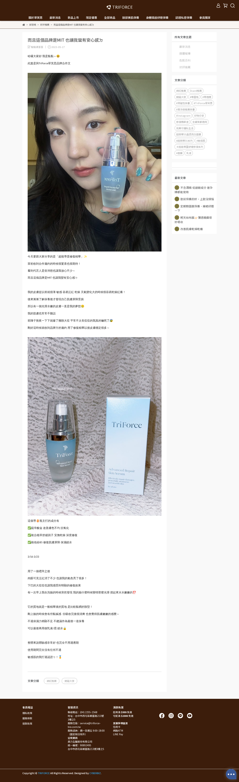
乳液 (188, 153)
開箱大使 (69, 681)
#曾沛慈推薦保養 (185, 109)
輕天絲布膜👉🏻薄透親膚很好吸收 (193, 219)
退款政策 (27, 723)
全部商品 (109, 17)
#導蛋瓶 (194, 97)
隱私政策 (27, 713)
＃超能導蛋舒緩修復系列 (189, 147)
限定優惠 (91, 17)
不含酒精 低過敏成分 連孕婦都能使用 (194, 189)
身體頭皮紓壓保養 (157, 17)
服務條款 (27, 718)
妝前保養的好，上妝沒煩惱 (195, 199)
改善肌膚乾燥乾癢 (189, 229)
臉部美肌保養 (130, 17)
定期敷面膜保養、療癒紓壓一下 (194, 208)
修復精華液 (182, 122)
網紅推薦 (52, 681)
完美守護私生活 (184, 128)
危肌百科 (185, 60)
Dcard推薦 (196, 90)
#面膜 (179, 153)
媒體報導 (185, 53)
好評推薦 (185, 67)
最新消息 (185, 46)
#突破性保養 (183, 103)
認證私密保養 (183, 17)
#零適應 (206, 97)
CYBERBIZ (95, 773)
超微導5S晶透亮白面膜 (188, 134)
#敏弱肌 (200, 140)
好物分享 (199, 115)
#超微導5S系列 (184, 140)
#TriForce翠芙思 (203, 103)
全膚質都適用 (199, 122)
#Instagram (183, 115)
